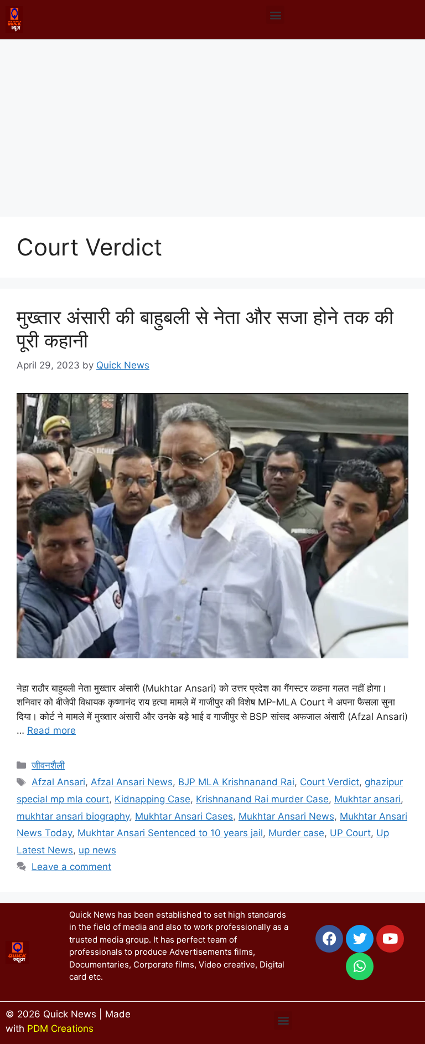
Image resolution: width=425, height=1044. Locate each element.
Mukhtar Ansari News (286, 816)
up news (97, 850)
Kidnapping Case (152, 799)
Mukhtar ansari (367, 799)
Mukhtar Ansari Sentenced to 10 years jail (170, 832)
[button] (275, 15)
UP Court (350, 832)
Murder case (296, 832)
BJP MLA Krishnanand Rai (236, 781)
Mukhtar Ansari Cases (184, 816)
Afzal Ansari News (132, 781)
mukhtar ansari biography (73, 816)
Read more (51, 730)
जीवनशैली (48, 765)
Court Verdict (329, 781)
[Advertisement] (212, 122)
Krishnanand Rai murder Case (262, 799)
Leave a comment (71, 866)
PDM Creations (60, 1028)
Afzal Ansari (58, 781)
